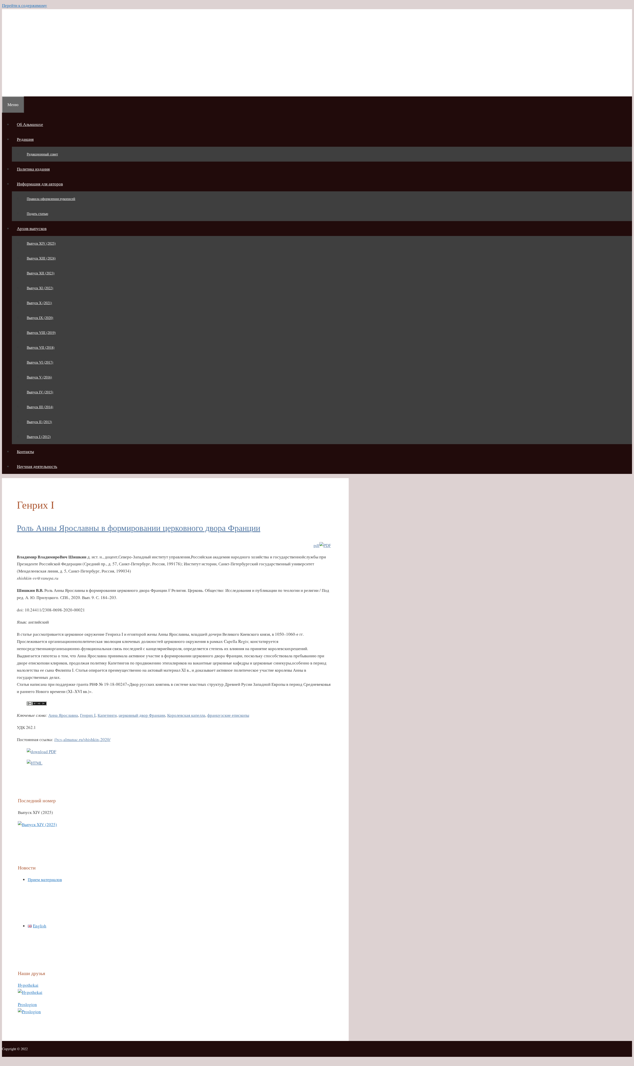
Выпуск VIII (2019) (41, 332)
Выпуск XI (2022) (40, 288)
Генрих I (88, 715)
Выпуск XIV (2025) (41, 243)
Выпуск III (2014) (40, 406)
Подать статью (37, 213)
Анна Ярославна (63, 715)
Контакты (25, 451)
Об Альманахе (30, 124)
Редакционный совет (42, 154)
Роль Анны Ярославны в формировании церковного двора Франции (138, 527)
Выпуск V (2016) (39, 377)
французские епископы (228, 715)
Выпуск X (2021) (39, 302)
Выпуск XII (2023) (40, 273)
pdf (316, 545)
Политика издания (33, 169)
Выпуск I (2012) (39, 436)
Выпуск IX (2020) (40, 317)
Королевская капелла (186, 715)
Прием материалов (45, 879)
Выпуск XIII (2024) (41, 258)
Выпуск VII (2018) (40, 347)
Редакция (25, 139)
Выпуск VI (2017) (40, 362)
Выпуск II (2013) (39, 421)
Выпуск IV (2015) (40, 392)
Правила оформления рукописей (51, 198)
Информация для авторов (40, 184)
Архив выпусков (32, 228)
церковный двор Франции (142, 715)
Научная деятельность (37, 466)
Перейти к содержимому (24, 5)
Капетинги (107, 715)
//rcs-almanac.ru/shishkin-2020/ (82, 739)
